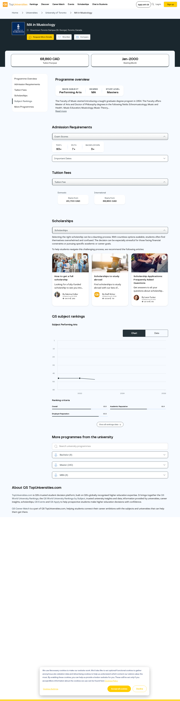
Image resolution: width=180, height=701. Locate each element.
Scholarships (83, 4)
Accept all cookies (119, 689)
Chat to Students (99, 4)
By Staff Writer (108, 294)
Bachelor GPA (93, 145)
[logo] (15, 4)
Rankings (34, 4)
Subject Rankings (23, 101)
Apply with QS (143, 5)
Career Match (58, 4)
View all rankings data (108, 424)
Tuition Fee (60, 182)
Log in (158, 4)
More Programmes (24, 106)
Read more (61, 111)
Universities (32, 12)
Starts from (73, 198)
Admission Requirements (27, 84)
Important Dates (62, 158)
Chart (134, 333)
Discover (45, 4)
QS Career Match (21, 508)
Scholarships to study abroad (106, 278)
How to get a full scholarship (63, 278)
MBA (64, 475)
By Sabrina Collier (70, 294)
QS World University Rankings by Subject (64, 498)
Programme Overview (25, 78)
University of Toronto (55, 12)
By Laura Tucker (149, 297)
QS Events (40, 502)
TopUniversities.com (22, 495)
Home (15, 12)
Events (71, 4)
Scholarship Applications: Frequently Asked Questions (148, 279)
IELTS (73, 145)
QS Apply (55, 502)
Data (156, 333)
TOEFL (59, 145)
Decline (139, 689)
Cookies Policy (111, 681)
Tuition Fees (20, 90)
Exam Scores (61, 136)
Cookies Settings (50, 689)
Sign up (170, 4)
